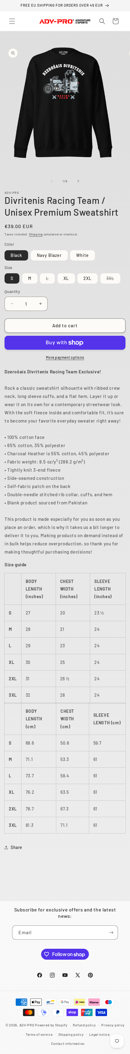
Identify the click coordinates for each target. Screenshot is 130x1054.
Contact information (68, 1044)
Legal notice (99, 1034)
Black (16, 255)
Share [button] (16, 847)
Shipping (36, 234)
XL (66, 278)
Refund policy (84, 1025)
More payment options (65, 357)
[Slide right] (78, 181)
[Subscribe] (111, 932)
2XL (87, 278)
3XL (113, 279)
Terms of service (39, 1034)
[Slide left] (51, 181)
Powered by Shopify (51, 1025)
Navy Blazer (49, 255)
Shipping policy (71, 1034)
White (82, 255)
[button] (12, 21)
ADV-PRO (26, 1025)
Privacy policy (113, 1025)
